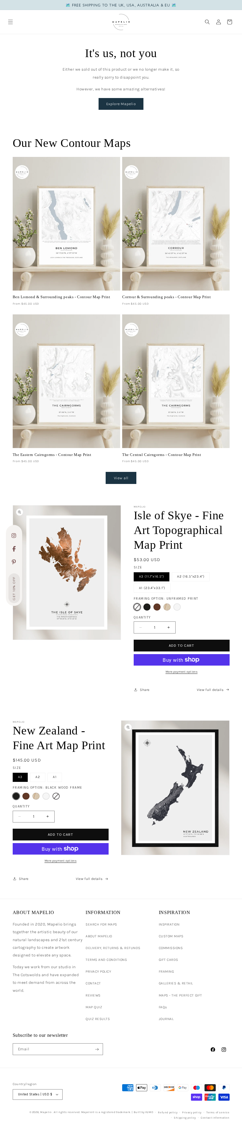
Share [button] (145, 690)
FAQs (163, 1007)
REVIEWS (93, 995)
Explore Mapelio (121, 104)
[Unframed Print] (137, 607)
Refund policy (167, 1112)
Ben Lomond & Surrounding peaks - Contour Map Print (61, 297)
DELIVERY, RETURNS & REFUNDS (113, 948)
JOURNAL (166, 1019)
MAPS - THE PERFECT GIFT (180, 995)
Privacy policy (191, 1112)
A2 (37, 777)
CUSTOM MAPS (171, 936)
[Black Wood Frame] (147, 607)
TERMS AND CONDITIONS (106, 960)
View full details (210, 690)
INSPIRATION (169, 924)
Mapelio (45, 1112)
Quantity (142, 617)
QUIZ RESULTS (98, 1019)
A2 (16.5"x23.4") (191, 576)
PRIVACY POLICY (98, 971)
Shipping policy (185, 1117)
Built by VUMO (143, 1112)
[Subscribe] (96, 1049)
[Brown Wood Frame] (157, 607)
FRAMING (166, 971)
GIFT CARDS (168, 960)
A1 (55, 777)
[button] (10, 21)
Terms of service (218, 1112)
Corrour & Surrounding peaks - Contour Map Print (166, 297)
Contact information (215, 1117)
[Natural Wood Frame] (167, 607)
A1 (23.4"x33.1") (152, 588)
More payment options (182, 672)
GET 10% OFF (14, 588)
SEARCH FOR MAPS (101, 924)
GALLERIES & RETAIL (176, 983)
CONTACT (93, 983)
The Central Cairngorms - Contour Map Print (161, 454)
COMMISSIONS (171, 948)
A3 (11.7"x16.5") (151, 576)
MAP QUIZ (94, 1007)
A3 (20, 777)
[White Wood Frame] (177, 607)
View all (121, 478)
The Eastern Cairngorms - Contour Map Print (52, 454)
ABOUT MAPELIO (99, 936)
